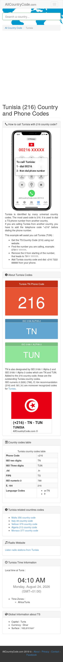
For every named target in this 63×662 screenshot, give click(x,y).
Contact (55, 651)
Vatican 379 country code (24, 524)
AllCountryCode (20, 4)
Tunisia (12, 388)
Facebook (31, 654)
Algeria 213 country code (24, 527)
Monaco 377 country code (24, 530)
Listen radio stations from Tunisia (22, 549)
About (37, 651)
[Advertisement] (31, 65)
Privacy (45, 651)
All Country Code (13, 27)
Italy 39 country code (22, 520)
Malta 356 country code (23, 517)
